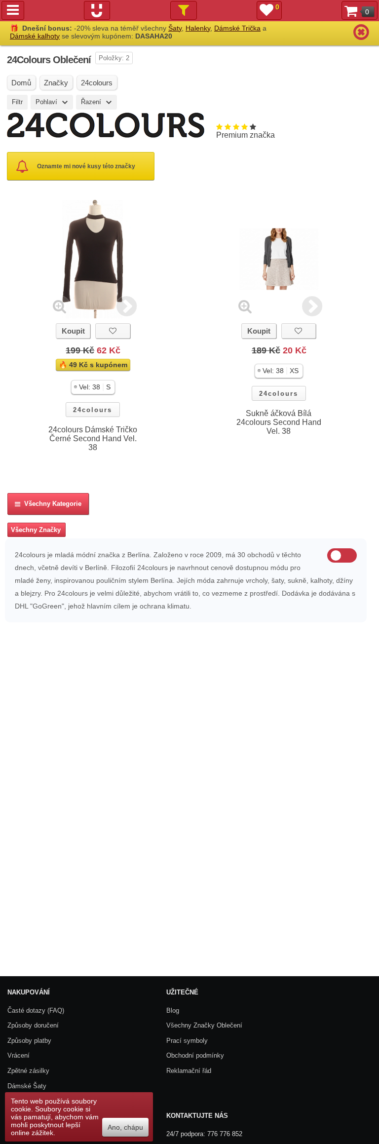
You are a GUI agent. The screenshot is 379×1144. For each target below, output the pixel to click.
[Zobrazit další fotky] (126, 306)
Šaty (175, 28)
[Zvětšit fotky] (59, 306)
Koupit (73, 331)
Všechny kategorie (50, 503)
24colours (92, 410)
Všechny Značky (36, 530)
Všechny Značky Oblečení (204, 1025)
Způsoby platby (29, 1040)
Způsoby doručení (33, 1025)
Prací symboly (187, 1040)
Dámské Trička (237, 28)
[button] (93, 387)
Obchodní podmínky (195, 1055)
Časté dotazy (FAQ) (35, 1010)
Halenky (198, 28)
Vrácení (18, 1055)
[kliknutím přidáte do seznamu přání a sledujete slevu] (112, 331)
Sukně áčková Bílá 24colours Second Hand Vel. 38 (278, 422)
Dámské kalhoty (35, 36)
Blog (172, 1010)
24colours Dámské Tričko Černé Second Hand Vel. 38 (92, 438)
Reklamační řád (188, 1070)
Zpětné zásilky (28, 1070)
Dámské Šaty (26, 1086)
